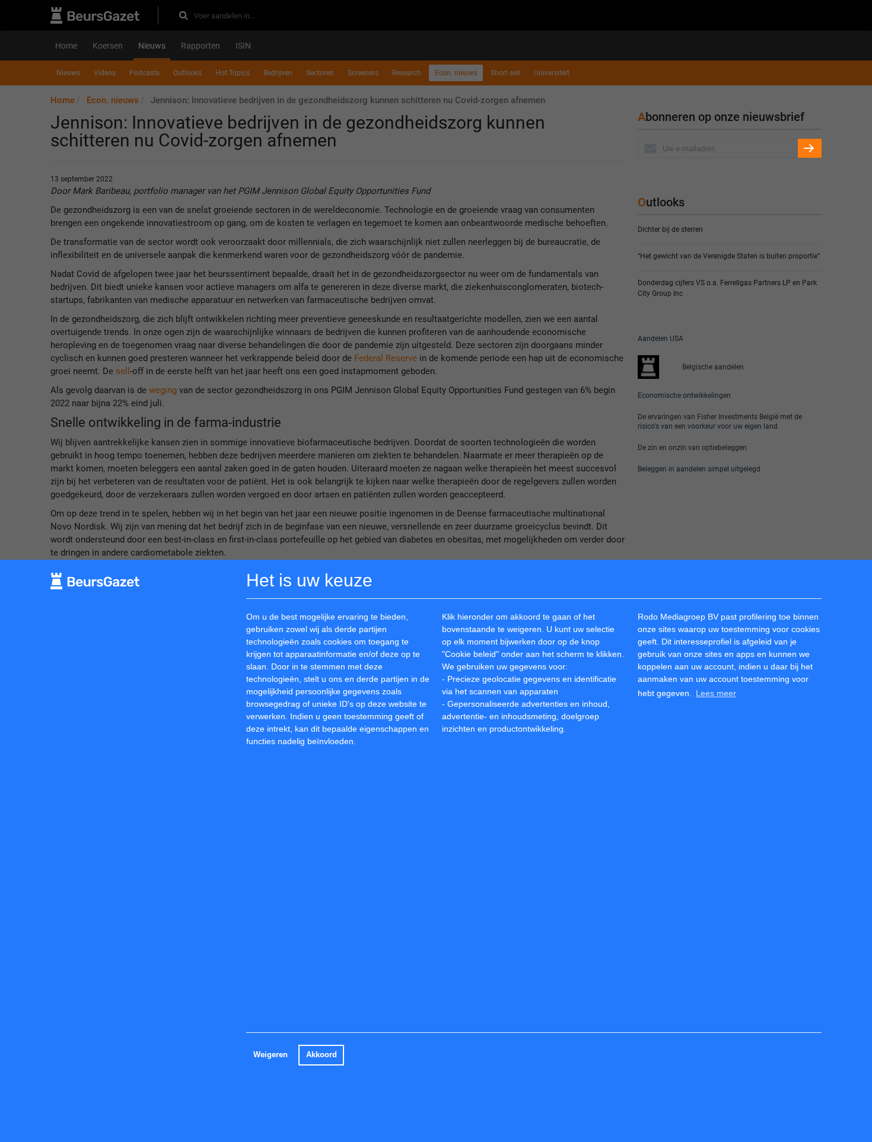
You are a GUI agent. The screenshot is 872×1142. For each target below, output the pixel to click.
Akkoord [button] (321, 1055)
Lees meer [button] (716, 693)
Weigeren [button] (270, 1055)
